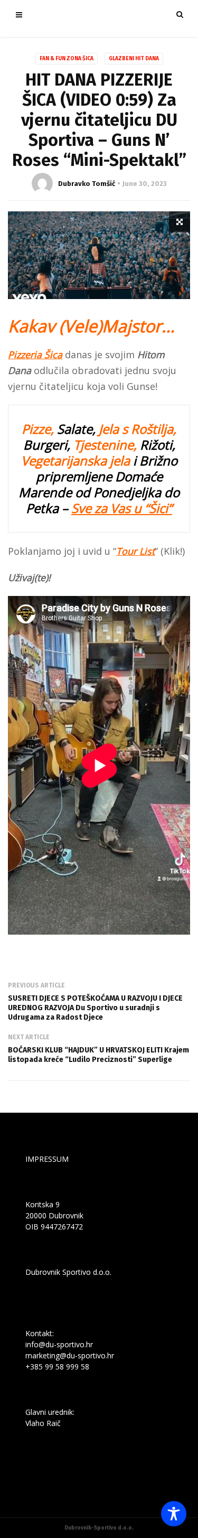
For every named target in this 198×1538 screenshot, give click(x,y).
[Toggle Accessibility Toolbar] (173, 1513)
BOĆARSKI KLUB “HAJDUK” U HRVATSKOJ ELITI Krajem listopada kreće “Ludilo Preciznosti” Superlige (98, 1055)
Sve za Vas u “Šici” (121, 508)
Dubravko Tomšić (86, 184)
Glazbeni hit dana (134, 58)
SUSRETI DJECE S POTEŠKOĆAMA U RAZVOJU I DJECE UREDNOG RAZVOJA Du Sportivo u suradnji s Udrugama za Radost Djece (95, 1008)
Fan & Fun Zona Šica (66, 58)
